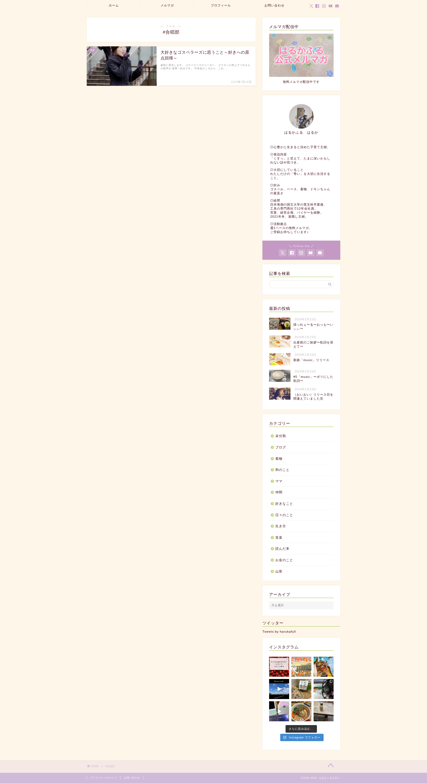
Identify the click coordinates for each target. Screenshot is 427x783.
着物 (278, 458)
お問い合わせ (274, 5)
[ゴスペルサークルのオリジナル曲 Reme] (279, 689)
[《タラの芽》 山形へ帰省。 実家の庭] (301, 689)
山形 (278, 571)
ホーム (114, 5)
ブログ (280, 447)
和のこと (282, 470)
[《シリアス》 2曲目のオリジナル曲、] (301, 667)
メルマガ (167, 5)
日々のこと (284, 515)
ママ (278, 481)
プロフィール (221, 5)
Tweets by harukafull (279, 631)
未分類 (280, 436)
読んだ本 (282, 548)
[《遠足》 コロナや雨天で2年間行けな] (324, 667)
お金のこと (284, 560)
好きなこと (284, 503)
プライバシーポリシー (103, 777)
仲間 (278, 492)
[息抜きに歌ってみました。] (279, 711)
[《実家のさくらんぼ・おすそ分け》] (279, 667)
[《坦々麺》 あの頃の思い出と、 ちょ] (301, 711)
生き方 (280, 526)
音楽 (278, 537)
